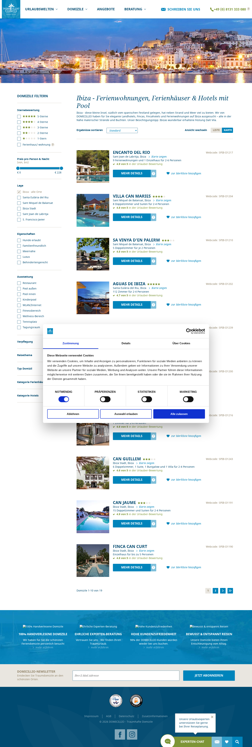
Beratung (133, 9)
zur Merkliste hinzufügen (186, 173)
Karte (228, 130)
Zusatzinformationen (155, 716)
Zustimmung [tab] (71, 343)
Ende (231, 591)
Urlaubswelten (39, 9)
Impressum (91, 716)
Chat (192, 742)
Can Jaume (124, 503)
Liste (216, 130)
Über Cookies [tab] (181, 343)
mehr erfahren (44, 647)
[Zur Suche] (237, 742)
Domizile (75, 9)
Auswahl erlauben (126, 413)
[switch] (105, 399)
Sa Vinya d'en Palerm (136, 240)
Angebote (106, 9)
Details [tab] (126, 343)
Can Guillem (127, 459)
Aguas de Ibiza (129, 284)
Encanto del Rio (131, 152)
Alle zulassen (179, 413)
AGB (108, 716)
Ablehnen (73, 413)
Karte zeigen (159, 156)
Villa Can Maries (132, 196)
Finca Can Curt (130, 547)
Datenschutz (126, 716)
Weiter (224, 591)
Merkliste (227, 742)
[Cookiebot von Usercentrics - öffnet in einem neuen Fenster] (189, 331)
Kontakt (217, 742)
